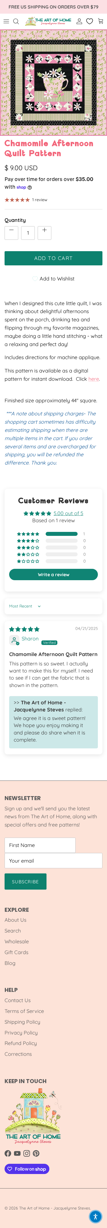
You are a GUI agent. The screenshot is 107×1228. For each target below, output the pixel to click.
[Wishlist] (90, 21)
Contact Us (18, 1000)
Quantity (15, 220)
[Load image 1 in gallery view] (53, 82)
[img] (24, 629)
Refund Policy (21, 1043)
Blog (10, 963)
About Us (15, 920)
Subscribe (25, 881)
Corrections (18, 1054)
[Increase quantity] (44, 233)
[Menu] (6, 21)
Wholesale (17, 941)
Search (13, 930)
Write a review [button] (53, 574)
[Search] (19, 21)
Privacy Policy (21, 1032)
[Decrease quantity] (11, 233)
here (93, 379)
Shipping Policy (22, 1022)
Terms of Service (24, 1011)
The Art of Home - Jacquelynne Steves (54, 1208)
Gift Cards (16, 952)
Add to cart (53, 258)
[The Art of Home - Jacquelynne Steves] (48, 21)
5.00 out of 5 (68, 513)
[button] (28, 534)
